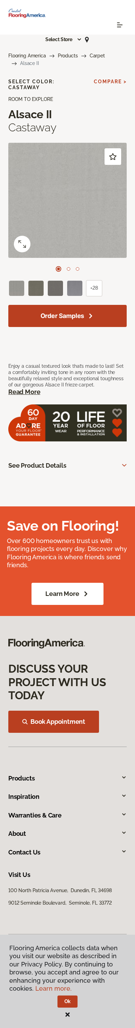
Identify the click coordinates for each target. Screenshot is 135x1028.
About (17, 833)
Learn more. (53, 988)
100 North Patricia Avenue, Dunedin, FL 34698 (60, 890)
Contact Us (24, 852)
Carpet (97, 55)
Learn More (62, 593)
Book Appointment (57, 721)
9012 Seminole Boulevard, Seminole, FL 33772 (60, 903)
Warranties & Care (35, 815)
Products (68, 55)
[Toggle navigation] (120, 25)
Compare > (110, 81)
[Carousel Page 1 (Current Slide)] (58, 269)
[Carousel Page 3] (77, 269)
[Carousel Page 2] (68, 269)
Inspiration (23, 796)
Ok (67, 1001)
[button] (63, 39)
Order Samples (62, 315)
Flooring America (27, 55)
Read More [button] (24, 391)
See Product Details (37, 465)
